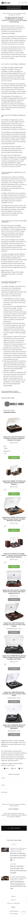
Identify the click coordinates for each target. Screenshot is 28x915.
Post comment (14, 809)
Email (3, 785)
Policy (13, 900)
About (13, 896)
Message (4, 792)
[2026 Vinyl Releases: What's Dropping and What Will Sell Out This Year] (5, 878)
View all (14, 844)
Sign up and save (13, 903)
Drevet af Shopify (14, 913)
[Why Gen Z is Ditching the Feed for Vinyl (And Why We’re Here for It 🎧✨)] (5, 850)
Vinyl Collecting (20, 848)
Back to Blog (15, 828)
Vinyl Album (13, 848)
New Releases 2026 (20, 876)
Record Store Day (14, 878)
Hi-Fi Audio (12, 876)
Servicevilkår (10, 816)
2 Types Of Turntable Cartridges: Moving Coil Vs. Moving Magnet (12, 274)
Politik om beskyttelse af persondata (16, 815)
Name (3, 778)
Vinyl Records (13, 879)
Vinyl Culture (18, 849)
